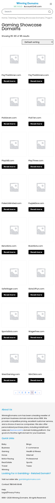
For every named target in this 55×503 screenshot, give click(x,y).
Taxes (29, 466)
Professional (32, 458)
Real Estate (7, 462)
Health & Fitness (33, 451)
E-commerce (32, 447)
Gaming (12, 18)
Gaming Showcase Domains (31, 18)
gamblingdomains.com (29, 479)
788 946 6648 (15, 484)
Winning (5, 469)
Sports (29, 462)
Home (4, 18)
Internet (29, 455)
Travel (4, 466)
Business (6, 447)
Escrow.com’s (16, 430)
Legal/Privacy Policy (11, 492)
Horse (4, 455)
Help (4, 489)
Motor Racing (8, 458)
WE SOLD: (18, 6)
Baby (4, 444)
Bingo (29, 444)
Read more (10, 81)
